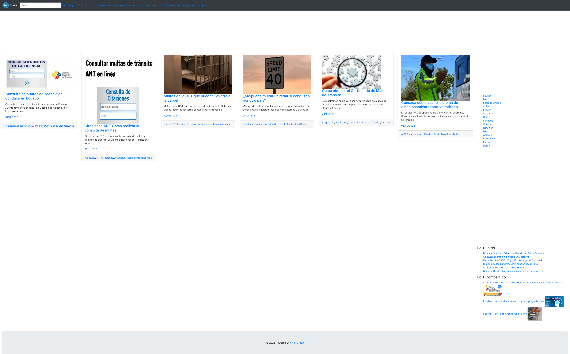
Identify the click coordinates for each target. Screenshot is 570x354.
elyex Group (297, 342)
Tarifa (456, 134)
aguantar (22, 125)
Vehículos (118, 5)
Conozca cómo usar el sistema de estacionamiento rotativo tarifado (429, 104)
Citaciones (107, 157)
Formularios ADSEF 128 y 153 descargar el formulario (513, 260)
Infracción (129, 157)
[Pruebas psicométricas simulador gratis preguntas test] (554, 301)
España (181, 124)
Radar (303, 124)
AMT (403, 134)
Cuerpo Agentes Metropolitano (193, 5)
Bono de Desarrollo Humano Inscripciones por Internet (513, 271)
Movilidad (446, 134)
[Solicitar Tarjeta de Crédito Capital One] (535, 313)
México (487, 99)
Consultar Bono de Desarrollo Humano (505, 267)
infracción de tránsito (147, 157)
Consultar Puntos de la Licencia (50, 125)
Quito (486, 117)
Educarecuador (133, 5)
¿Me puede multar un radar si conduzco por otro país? (276, 98)
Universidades (104, 5)
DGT (174, 124)
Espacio (411, 134)
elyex (13, 5)
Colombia (488, 113)
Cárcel (167, 124)
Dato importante (390, 122)
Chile (486, 106)
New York (488, 127)
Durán (486, 145)
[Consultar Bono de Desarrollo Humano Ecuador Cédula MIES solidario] (492, 289)
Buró (64, 5)
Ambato (487, 134)
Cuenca (487, 124)
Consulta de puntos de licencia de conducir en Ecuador (34, 96)
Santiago (488, 120)
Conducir (248, 124)
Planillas (170, 5)
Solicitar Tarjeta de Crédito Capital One (505, 313)
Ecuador (89, 5)
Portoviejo (489, 138)
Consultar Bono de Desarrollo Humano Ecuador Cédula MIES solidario (522, 282)
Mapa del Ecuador (154, 5)
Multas (226, 124)
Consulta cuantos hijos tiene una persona (506, 256)
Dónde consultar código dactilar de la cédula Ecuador (513, 253)
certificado (341, 122)
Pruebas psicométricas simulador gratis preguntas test (514, 301)
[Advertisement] (89, 31)
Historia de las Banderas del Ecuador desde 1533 (511, 263)
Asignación (328, 122)
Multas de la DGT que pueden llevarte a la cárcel (197, 98)
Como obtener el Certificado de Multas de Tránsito (355, 92)
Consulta (10, 125)
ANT (29, 125)
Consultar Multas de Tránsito (364, 122)
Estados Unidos (492, 102)
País (297, 124)
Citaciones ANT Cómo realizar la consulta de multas (111, 128)
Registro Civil (76, 5)
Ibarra (486, 142)
